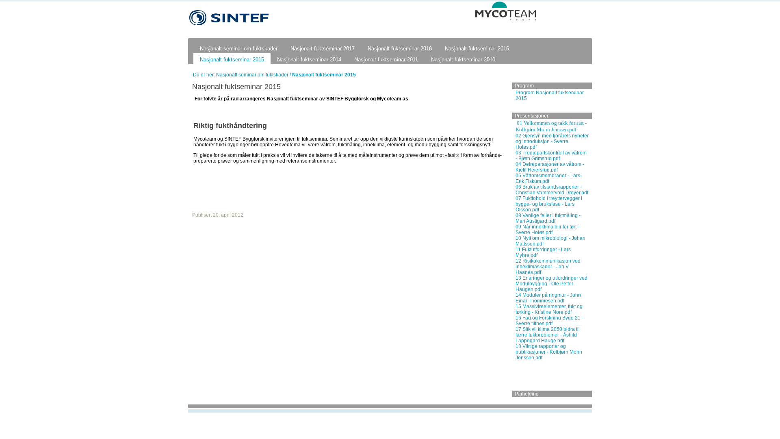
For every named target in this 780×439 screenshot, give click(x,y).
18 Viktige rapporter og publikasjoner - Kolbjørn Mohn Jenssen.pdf (549, 352)
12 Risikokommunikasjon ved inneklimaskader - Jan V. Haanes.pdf (548, 266)
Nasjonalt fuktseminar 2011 (386, 60)
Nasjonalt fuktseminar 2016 (477, 49)
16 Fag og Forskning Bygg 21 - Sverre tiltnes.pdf (549, 320)
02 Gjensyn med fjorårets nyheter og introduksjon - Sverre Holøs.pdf (552, 141)
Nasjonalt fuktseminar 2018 (400, 49)
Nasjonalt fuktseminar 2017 (322, 49)
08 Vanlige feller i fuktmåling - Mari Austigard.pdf (548, 218)
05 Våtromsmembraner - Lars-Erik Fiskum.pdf (549, 178)
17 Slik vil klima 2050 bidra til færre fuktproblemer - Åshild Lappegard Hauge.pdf (548, 334)
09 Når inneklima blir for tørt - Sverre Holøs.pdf (547, 229)
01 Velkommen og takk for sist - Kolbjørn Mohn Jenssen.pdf (551, 126)
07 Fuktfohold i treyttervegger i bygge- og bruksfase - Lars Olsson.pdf (549, 204)
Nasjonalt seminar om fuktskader (238, 49)
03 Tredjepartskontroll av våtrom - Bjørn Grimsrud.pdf (551, 155)
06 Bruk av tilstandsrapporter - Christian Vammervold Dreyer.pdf (552, 190)
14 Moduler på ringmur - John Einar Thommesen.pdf (548, 298)
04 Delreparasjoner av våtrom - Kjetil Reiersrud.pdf (550, 167)
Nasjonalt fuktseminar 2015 (232, 60)
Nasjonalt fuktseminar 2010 (463, 60)
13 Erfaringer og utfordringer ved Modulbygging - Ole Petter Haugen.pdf (551, 283)
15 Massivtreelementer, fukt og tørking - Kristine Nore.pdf (549, 309)
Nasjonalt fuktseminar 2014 (309, 60)
